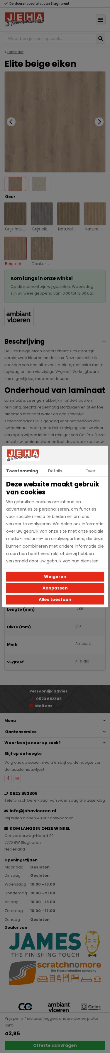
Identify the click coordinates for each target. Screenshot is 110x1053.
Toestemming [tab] (22, 471)
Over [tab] (90, 471)
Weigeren (55, 576)
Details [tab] (55, 471)
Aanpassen (55, 588)
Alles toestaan (55, 599)
